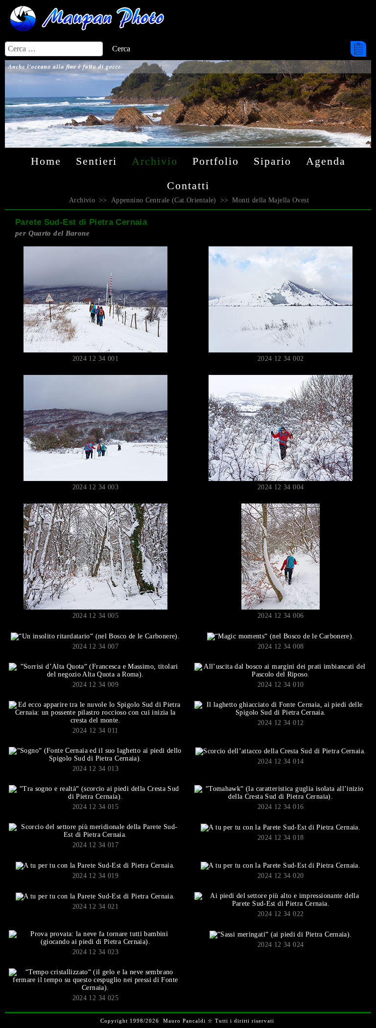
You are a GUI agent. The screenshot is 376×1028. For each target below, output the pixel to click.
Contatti (188, 185)
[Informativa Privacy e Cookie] (358, 49)
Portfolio (215, 161)
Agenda (326, 161)
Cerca (121, 48)
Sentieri (96, 161)
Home (46, 161)
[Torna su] (363, 1003)
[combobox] (54, 49)
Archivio (155, 161)
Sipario (272, 161)
